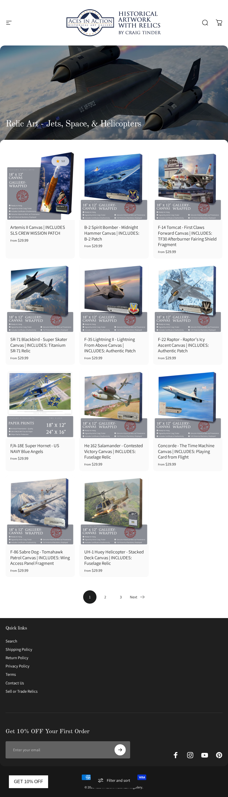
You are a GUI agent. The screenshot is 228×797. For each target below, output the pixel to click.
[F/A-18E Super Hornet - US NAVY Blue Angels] (40, 403)
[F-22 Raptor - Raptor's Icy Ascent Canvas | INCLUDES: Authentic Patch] (187, 297)
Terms (11, 674)
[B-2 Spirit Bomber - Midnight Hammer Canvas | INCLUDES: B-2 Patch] (113, 185)
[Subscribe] (120, 749)
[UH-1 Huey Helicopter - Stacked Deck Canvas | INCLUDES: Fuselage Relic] (113, 510)
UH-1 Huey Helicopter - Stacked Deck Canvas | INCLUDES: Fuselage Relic (114, 557)
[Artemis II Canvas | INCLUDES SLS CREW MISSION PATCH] (40, 185)
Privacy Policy (17, 666)
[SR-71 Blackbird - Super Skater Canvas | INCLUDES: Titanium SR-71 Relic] (40, 297)
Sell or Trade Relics (22, 691)
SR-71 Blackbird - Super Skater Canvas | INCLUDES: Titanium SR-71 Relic (38, 345)
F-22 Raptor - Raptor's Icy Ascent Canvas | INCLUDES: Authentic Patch (183, 345)
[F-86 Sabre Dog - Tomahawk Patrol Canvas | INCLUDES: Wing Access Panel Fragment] (40, 510)
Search (11, 641)
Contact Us (15, 682)
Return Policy (17, 657)
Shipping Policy (19, 649)
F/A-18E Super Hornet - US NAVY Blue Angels (34, 448)
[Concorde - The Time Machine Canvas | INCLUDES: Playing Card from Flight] (187, 403)
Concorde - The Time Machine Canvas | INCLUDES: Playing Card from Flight (186, 451)
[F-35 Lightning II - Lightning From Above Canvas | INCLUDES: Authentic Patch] (113, 297)
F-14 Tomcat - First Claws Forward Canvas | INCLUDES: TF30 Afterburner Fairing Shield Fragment (187, 235)
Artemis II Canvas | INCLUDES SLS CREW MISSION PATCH (37, 230)
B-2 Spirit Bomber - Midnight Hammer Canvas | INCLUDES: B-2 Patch (111, 233)
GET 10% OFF (28, 781)
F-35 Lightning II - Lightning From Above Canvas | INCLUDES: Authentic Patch (110, 345)
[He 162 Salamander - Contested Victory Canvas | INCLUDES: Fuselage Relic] (113, 403)
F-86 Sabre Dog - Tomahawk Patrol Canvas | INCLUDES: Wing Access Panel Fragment (40, 557)
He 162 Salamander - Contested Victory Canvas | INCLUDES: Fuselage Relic (113, 451)
